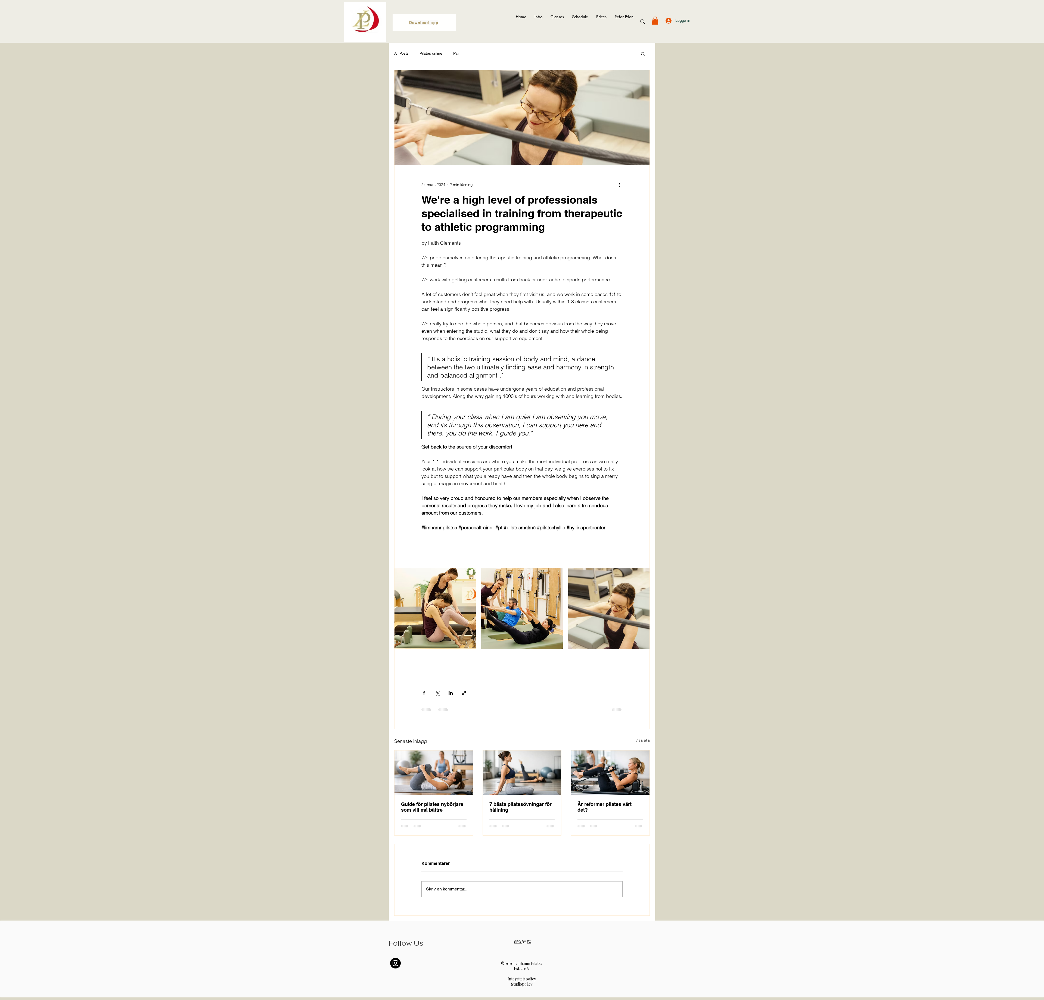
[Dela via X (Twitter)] (437, 693)
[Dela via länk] (464, 693)
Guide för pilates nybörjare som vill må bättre (432, 807)
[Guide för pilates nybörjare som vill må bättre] (433, 772)
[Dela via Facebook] (424, 693)
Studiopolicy (521, 984)
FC (529, 942)
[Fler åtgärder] (619, 185)
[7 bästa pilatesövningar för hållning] (522, 772)
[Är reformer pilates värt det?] (610, 772)
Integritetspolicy (522, 979)
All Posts (401, 53)
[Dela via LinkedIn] (450, 693)
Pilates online (431, 53)
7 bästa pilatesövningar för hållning (520, 807)
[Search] (642, 21)
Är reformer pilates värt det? (604, 807)
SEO (518, 942)
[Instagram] (395, 963)
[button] (655, 21)
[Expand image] (435, 608)
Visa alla (642, 740)
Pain (457, 53)
